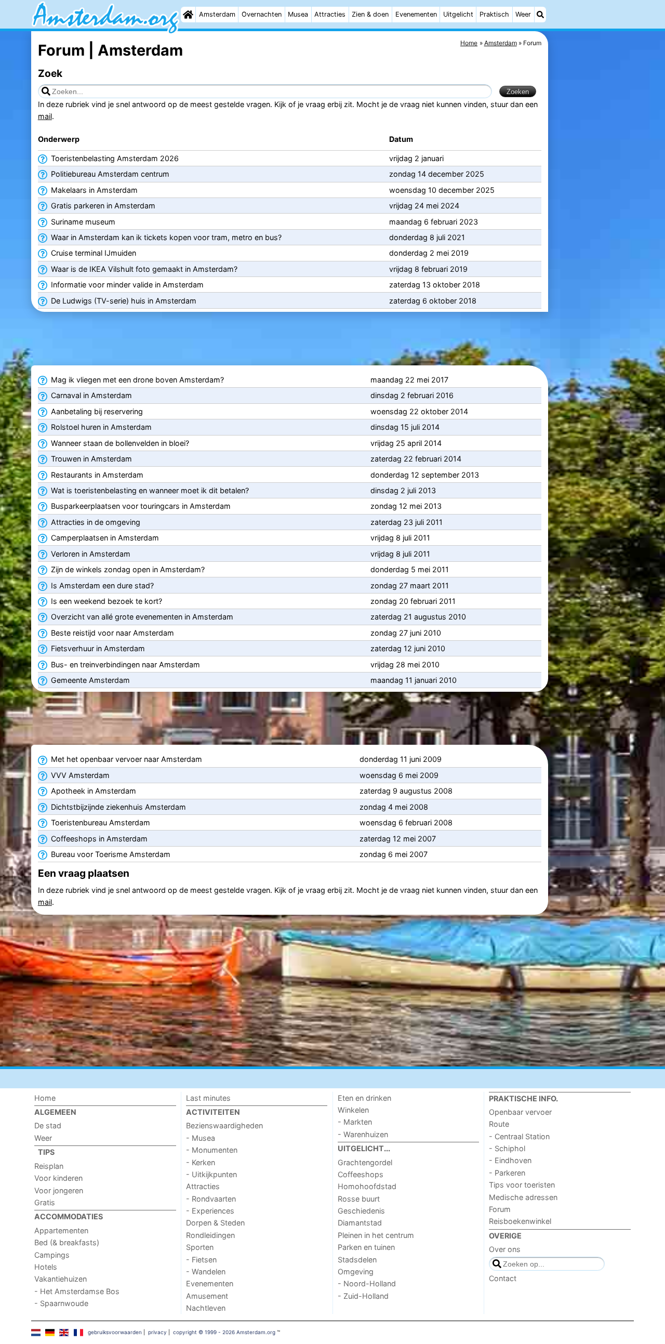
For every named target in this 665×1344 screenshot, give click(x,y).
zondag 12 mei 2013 (406, 506)
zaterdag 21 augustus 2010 (418, 616)
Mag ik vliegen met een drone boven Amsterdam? (136, 379)
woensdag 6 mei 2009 (399, 775)
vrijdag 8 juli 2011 (400, 537)
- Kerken (200, 1162)
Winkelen (353, 1109)
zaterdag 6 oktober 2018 (432, 300)
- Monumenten (211, 1149)
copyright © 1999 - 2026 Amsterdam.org (224, 1332)
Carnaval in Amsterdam (90, 395)
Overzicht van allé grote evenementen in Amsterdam (141, 616)
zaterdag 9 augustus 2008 (406, 790)
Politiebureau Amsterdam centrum (109, 173)
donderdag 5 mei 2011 (409, 569)
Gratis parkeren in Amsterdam (102, 205)
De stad (47, 1125)
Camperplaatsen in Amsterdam (104, 537)
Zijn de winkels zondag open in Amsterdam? (127, 569)
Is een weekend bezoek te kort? (105, 601)
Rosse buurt (359, 1198)
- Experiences (210, 1210)
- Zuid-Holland (363, 1296)
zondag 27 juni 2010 (405, 632)
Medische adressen (523, 1197)
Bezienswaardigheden (224, 1125)
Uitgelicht (458, 14)
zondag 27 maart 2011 (409, 585)
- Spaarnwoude (61, 1303)
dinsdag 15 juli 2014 (405, 427)
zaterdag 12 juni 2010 (407, 648)
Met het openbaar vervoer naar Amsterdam (125, 759)
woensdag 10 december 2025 (442, 190)
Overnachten (262, 14)
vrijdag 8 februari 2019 (428, 269)
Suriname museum (82, 221)
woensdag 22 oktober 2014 (419, 411)
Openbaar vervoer (520, 1112)
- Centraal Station (519, 1136)
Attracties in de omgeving (94, 522)
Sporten (200, 1247)
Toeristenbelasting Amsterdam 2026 (114, 158)
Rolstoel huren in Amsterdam (100, 427)
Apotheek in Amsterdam (92, 790)
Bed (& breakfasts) (66, 1242)
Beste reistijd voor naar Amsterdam (111, 632)
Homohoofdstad (367, 1186)
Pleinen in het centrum (376, 1235)
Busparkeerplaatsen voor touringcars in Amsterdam (140, 506)
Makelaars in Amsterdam (93, 190)
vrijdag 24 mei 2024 (424, 205)
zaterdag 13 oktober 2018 (434, 284)
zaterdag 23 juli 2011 (406, 522)
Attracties (329, 14)
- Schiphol (507, 1148)
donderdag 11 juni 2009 (401, 759)
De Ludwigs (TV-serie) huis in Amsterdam (122, 300)
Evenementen (416, 14)
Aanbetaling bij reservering (96, 411)
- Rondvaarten (211, 1198)
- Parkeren (507, 1172)
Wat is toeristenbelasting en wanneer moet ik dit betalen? (149, 490)
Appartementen (61, 1230)
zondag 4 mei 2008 (394, 806)
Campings (52, 1254)
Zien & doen (370, 14)
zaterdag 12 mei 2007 (398, 838)
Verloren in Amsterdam (89, 553)
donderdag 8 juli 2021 (427, 237)
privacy (157, 1332)
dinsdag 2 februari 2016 (412, 395)
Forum (500, 1209)
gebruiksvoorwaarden (115, 1332)
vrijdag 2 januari (416, 158)
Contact (502, 1278)
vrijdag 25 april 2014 (406, 443)
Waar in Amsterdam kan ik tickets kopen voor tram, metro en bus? (165, 237)
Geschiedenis (361, 1210)
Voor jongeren (58, 1190)
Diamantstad (360, 1222)
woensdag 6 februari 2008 (406, 822)
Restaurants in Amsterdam (96, 474)
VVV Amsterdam (79, 775)
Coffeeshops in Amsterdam (98, 838)
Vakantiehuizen (60, 1278)
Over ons (505, 1249)
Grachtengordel (365, 1162)
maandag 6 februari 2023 (433, 221)
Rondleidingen (210, 1235)
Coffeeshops (360, 1174)
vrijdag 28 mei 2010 (405, 664)
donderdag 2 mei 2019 (429, 252)
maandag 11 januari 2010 (413, 680)
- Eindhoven (510, 1160)
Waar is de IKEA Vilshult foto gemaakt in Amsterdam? (143, 269)
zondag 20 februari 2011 (413, 601)
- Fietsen (201, 1259)
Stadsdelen (357, 1259)
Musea (298, 14)
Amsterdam (217, 14)
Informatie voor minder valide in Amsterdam (126, 284)
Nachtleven (205, 1307)
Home (45, 1097)
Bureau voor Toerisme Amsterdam (109, 854)
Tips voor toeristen (522, 1184)
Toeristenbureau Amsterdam (99, 822)
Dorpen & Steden (215, 1222)
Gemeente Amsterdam (89, 680)
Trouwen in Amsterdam (90, 458)
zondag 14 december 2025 (436, 173)
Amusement (207, 1296)
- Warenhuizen (363, 1134)
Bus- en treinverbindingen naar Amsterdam (124, 664)
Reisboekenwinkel (520, 1221)
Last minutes (208, 1097)
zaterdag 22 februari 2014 (415, 458)
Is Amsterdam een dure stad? (101, 585)
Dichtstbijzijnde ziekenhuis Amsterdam (117, 806)
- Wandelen (205, 1271)
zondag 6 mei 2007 (394, 854)
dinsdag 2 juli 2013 (403, 490)
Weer (523, 14)
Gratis (44, 1202)
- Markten (355, 1121)
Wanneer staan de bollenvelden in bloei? (119, 443)
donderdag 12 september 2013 (424, 474)
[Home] (188, 14)
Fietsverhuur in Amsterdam (97, 648)
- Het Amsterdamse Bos (76, 1291)
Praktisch (494, 14)
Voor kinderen (58, 1178)
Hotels (45, 1266)
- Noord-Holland (367, 1283)
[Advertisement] (592, 270)
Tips (46, 1152)
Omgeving (356, 1271)
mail (45, 116)
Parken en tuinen (366, 1247)
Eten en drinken (364, 1097)
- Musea (200, 1138)
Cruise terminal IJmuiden (92, 252)
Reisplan (48, 1166)
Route (499, 1123)
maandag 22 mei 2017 (409, 379)
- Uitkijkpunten (211, 1174)
